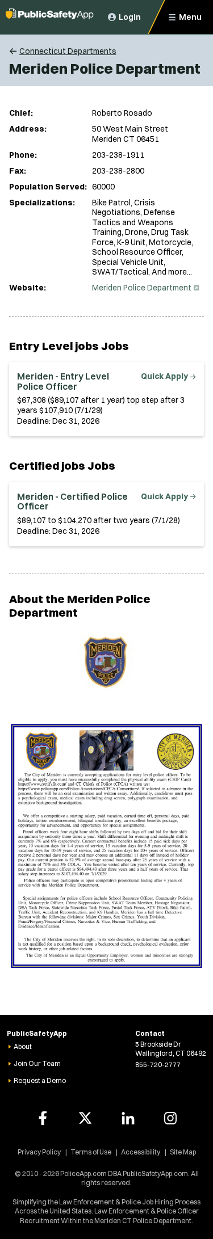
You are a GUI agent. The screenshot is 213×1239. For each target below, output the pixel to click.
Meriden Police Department (144, 288)
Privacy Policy (39, 1152)
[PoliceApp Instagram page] (170, 1118)
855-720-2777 (158, 1064)
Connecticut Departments (67, 51)
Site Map (183, 1152)
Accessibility (140, 1152)
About (23, 1046)
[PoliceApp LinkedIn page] (128, 1118)
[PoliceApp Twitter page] (85, 1118)
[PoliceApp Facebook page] (42, 1118)
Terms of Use (90, 1152)
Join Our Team (37, 1063)
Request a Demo (40, 1080)
